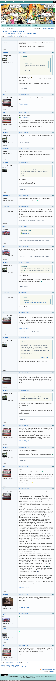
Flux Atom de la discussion (48, 669)
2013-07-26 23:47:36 (24, 206)
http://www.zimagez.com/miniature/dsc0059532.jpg (34, 357)
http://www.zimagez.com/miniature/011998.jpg (35, 302)
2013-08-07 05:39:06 (24, 390)
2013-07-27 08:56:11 (23, 226)
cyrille (4, 226)
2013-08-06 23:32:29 (24, 373)
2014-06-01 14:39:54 (24, 629)
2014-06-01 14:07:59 (24, 613)
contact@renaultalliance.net (15, 676)
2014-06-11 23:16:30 (23, 645)
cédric (4, 629)
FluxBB (52, 671)
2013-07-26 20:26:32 (24, 94)
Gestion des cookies (40, 676)
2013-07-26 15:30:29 (24, 39)
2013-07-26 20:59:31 (24, 132)
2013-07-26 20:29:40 (24, 112)
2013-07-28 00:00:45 (24, 292)
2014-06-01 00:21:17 (24, 488)
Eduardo (5, 52)
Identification (35, 25)
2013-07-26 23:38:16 (24, 195)
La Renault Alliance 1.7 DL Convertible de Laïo (19, 33)
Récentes (44, 28)
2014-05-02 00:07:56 (24, 466)
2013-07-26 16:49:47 (24, 52)
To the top (6, 675)
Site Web (6, 639)
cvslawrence (6, 39)
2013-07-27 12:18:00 (24, 262)
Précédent (8, 36)
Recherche (21, 25)
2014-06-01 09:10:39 (24, 594)
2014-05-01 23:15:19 (24, 447)
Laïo (3, 94)
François (5, 594)
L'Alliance (21, 606)
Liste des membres (12, 25)
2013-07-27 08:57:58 (24, 246)
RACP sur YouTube (23, 607)
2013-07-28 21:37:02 (24, 312)
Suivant (27, 36)
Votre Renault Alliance (16, 31)
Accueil (4, 25)
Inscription (27, 25)
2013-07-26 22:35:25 (24, 162)
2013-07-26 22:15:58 (24, 148)
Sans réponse (51, 28)
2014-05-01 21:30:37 (24, 425)
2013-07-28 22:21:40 (24, 337)
